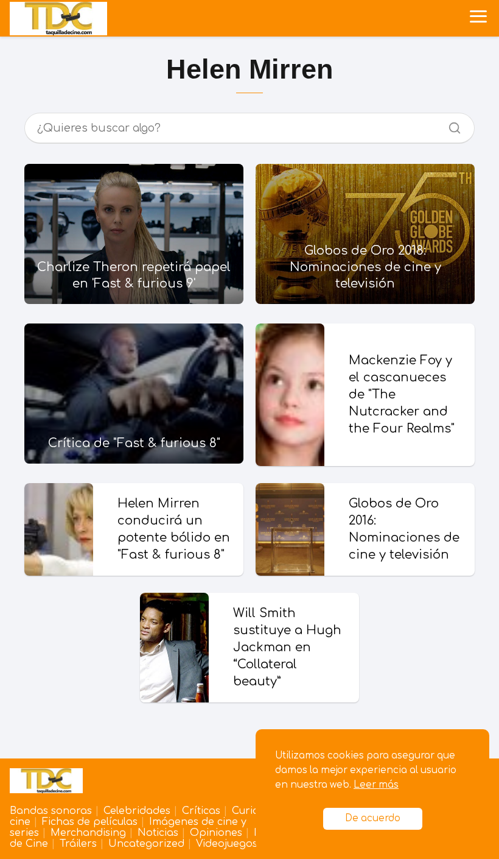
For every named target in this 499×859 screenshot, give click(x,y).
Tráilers (78, 843)
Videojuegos (226, 843)
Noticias (158, 832)
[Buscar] (450, 125)
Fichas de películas (90, 821)
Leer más (376, 785)
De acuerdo (372, 818)
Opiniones (216, 832)
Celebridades (136, 810)
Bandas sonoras (51, 810)
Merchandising (88, 832)
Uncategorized (146, 843)
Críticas (201, 810)
